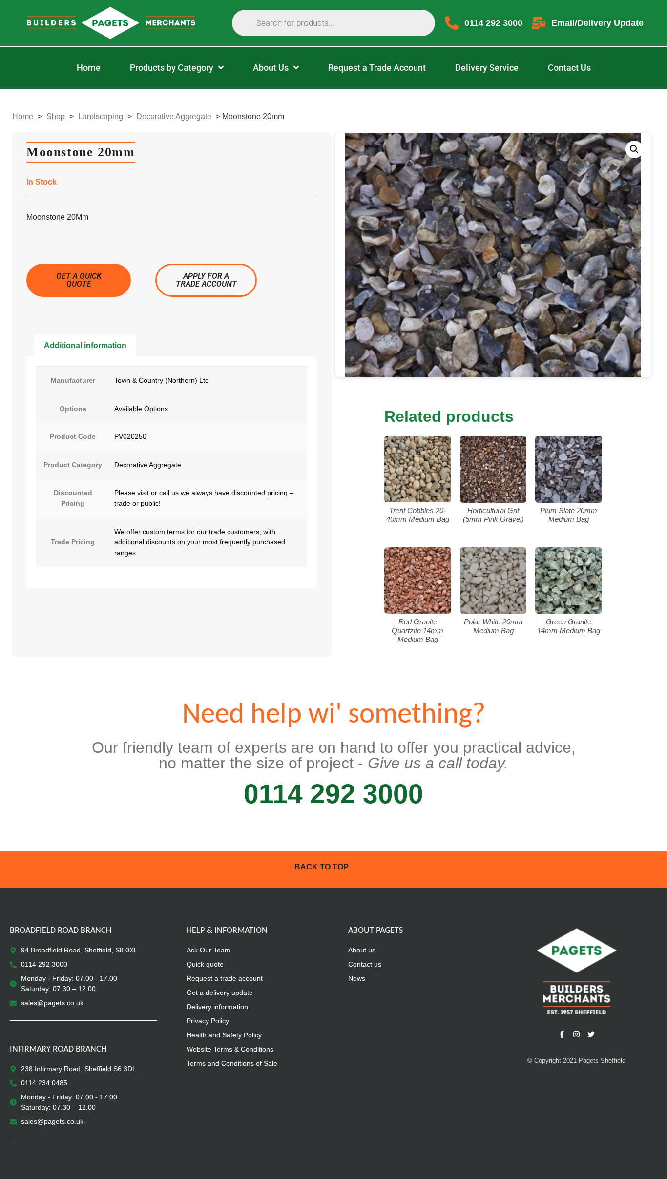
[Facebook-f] (561, 1034)
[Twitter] (591, 1034)
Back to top (321, 867)
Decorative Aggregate (173, 116)
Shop (55, 116)
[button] (634, 149)
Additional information (85, 345)
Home (22, 116)
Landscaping (100, 116)
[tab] (85, 345)
